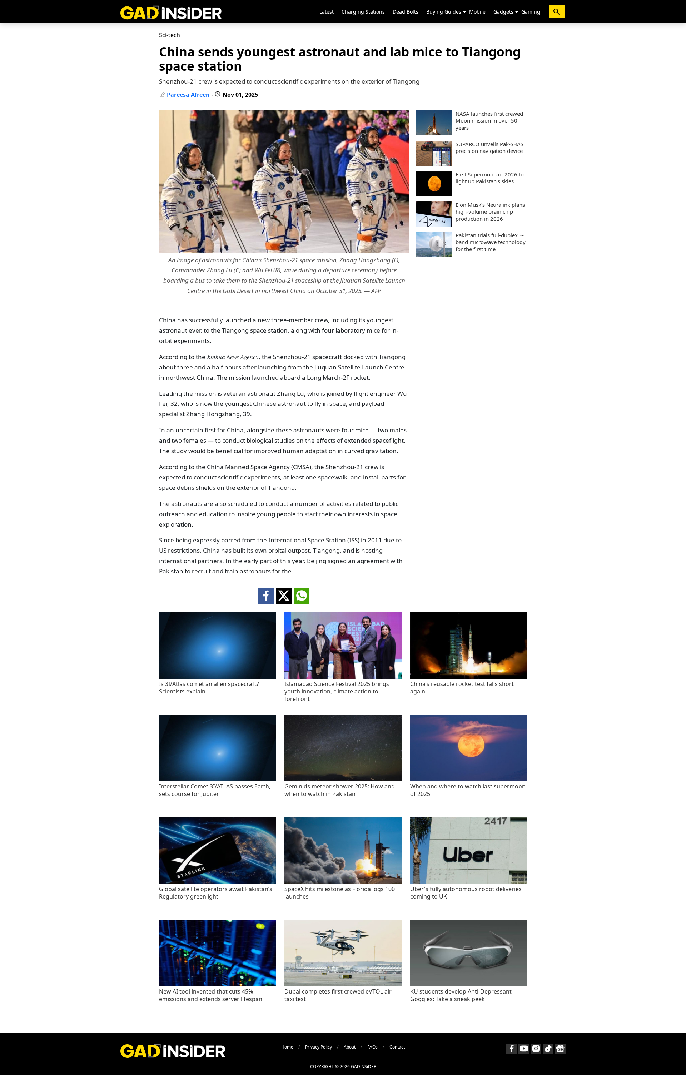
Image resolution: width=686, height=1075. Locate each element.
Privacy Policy (318, 1047)
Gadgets (503, 11)
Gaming (530, 11)
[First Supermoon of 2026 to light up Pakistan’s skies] (434, 194)
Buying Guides (443, 11)
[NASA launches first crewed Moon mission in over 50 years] (434, 133)
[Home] (171, 11)
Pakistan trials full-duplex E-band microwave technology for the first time (491, 242)
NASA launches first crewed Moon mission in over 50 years (489, 120)
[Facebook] (511, 1049)
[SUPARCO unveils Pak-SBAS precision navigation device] (434, 164)
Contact (397, 1047)
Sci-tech (169, 35)
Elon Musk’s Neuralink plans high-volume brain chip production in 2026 (490, 211)
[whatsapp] (301, 596)
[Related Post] (217, 676)
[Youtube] (523, 1049)
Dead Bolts (405, 11)
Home (287, 1047)
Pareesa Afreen (188, 95)
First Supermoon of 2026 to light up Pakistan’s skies (490, 178)
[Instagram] (536, 1049)
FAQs (372, 1047)
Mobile (477, 11)
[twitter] (284, 596)
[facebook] (266, 596)
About (350, 1047)
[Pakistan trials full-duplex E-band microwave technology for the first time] (434, 255)
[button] (464, 12)
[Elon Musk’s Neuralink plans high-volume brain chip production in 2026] (434, 224)
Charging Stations (363, 11)
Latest (326, 11)
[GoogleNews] (560, 1049)
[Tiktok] (548, 1049)
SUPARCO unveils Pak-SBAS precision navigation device (489, 148)
